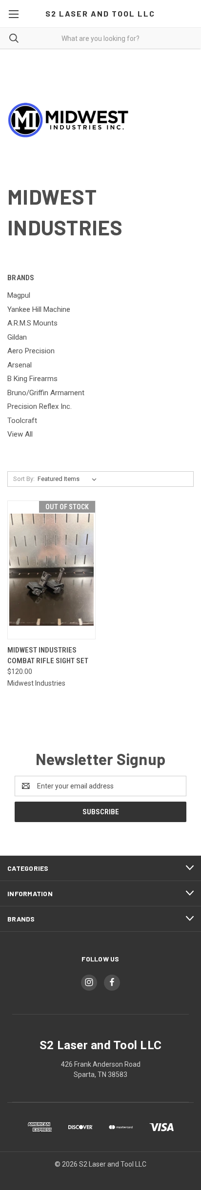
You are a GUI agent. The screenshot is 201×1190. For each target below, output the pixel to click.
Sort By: (24, 478)
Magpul (18, 295)
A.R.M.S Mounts (32, 323)
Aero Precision (31, 350)
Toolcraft (22, 420)
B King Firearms (32, 378)
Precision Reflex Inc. (39, 406)
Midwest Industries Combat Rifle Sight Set (47, 656)
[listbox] (69, 479)
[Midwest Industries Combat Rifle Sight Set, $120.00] (51, 569)
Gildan (17, 337)
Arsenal (19, 365)
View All (20, 434)
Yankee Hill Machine (38, 309)
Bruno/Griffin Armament (45, 392)
